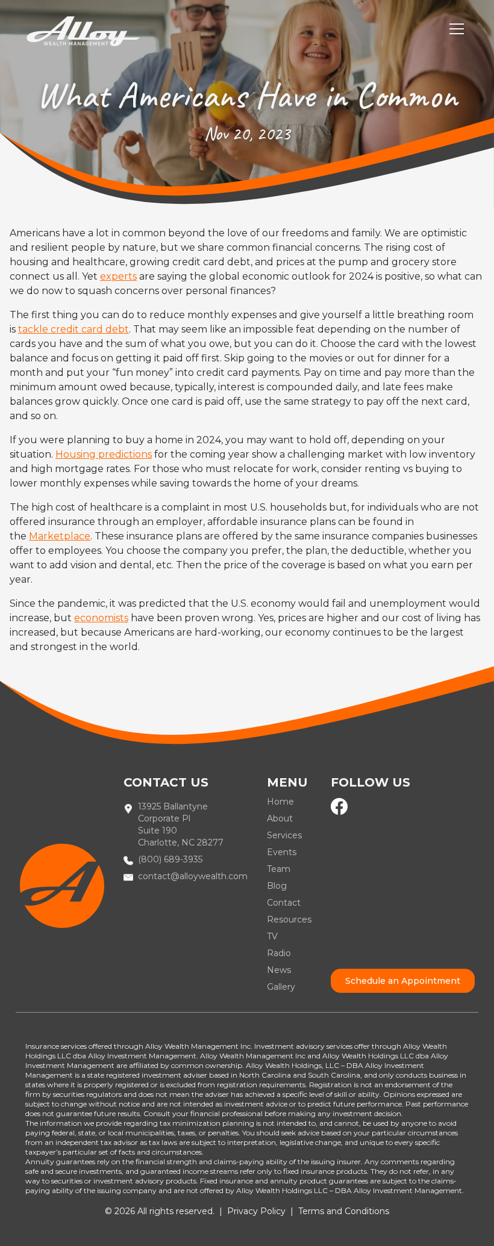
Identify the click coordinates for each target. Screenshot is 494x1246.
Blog (277, 885)
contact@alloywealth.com (193, 876)
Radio (279, 953)
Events (281, 852)
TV (272, 936)
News (279, 970)
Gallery (281, 986)
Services (284, 835)
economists (101, 618)
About (280, 818)
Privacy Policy (256, 1211)
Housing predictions (103, 454)
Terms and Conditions (343, 1211)
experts (118, 276)
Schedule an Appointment (402, 980)
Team (278, 869)
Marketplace (59, 536)
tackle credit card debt (73, 329)
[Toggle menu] (457, 29)
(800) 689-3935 (170, 859)
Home (280, 801)
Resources (289, 919)
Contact (284, 902)
